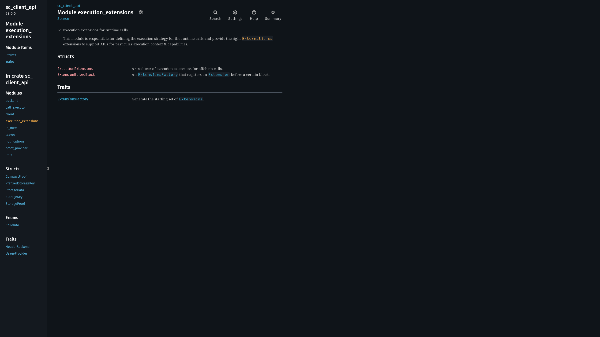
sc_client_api (68, 6)
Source (63, 18)
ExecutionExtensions (75, 68)
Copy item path (141, 12)
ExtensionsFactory (72, 99)
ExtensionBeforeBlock (76, 74)
